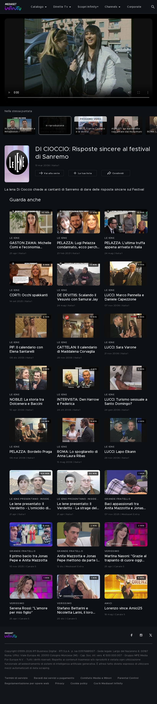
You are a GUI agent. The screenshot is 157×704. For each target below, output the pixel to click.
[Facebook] (131, 635)
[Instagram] (141, 635)
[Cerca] (153, 7)
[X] (150, 635)
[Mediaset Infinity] (13, 7)
